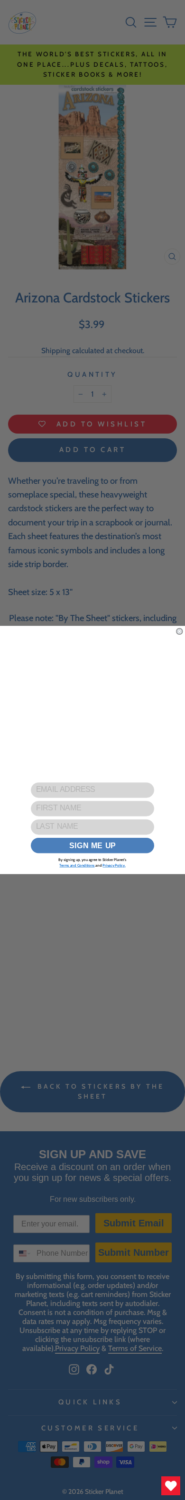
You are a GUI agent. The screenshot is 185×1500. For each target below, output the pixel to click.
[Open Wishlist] (170, 1485)
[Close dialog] (179, 631)
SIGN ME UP (92, 845)
